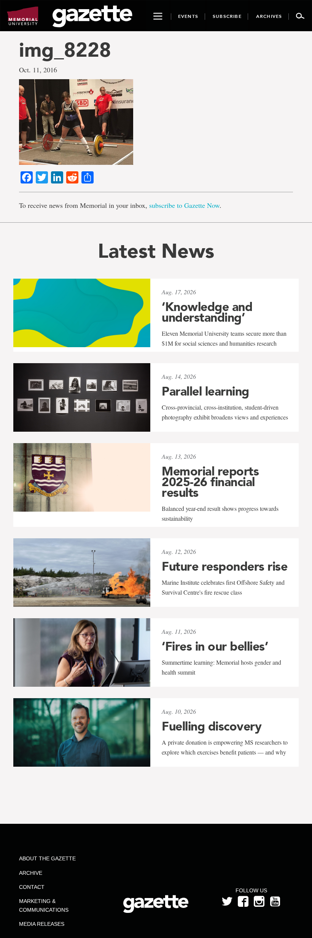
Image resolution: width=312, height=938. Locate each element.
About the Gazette (47, 858)
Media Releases (41, 924)
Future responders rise (224, 566)
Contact (32, 887)
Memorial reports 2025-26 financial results (210, 482)
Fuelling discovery (211, 726)
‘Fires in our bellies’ (215, 646)
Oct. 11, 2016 (38, 69)
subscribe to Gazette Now (184, 205)
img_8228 (65, 50)
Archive (30, 873)
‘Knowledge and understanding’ (207, 312)
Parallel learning (205, 391)
